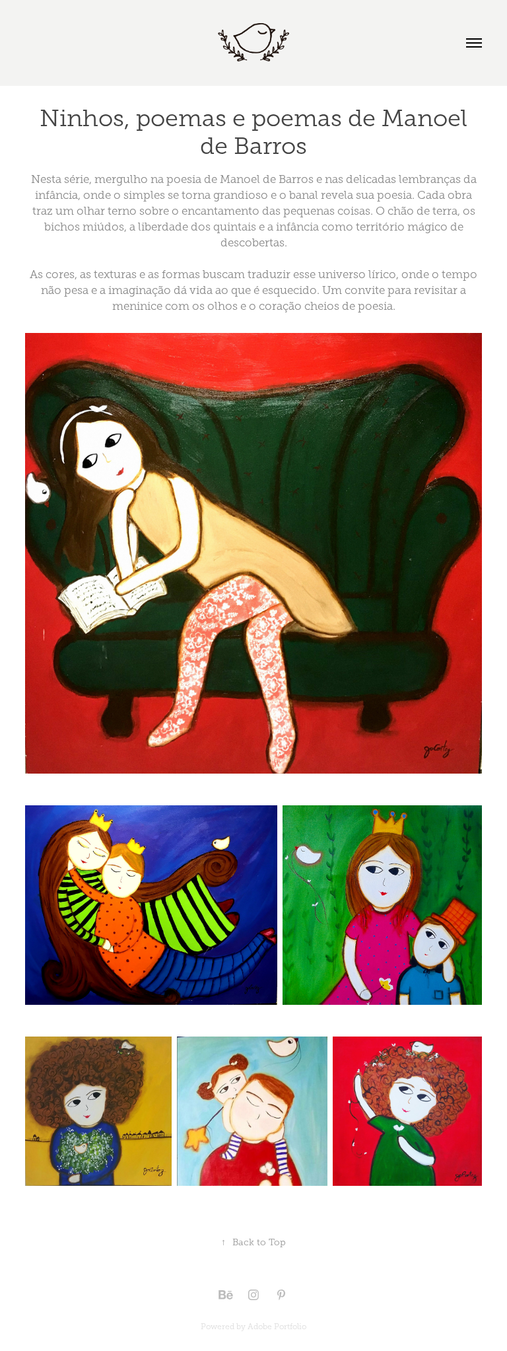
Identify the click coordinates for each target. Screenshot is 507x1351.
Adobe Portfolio (277, 1326)
